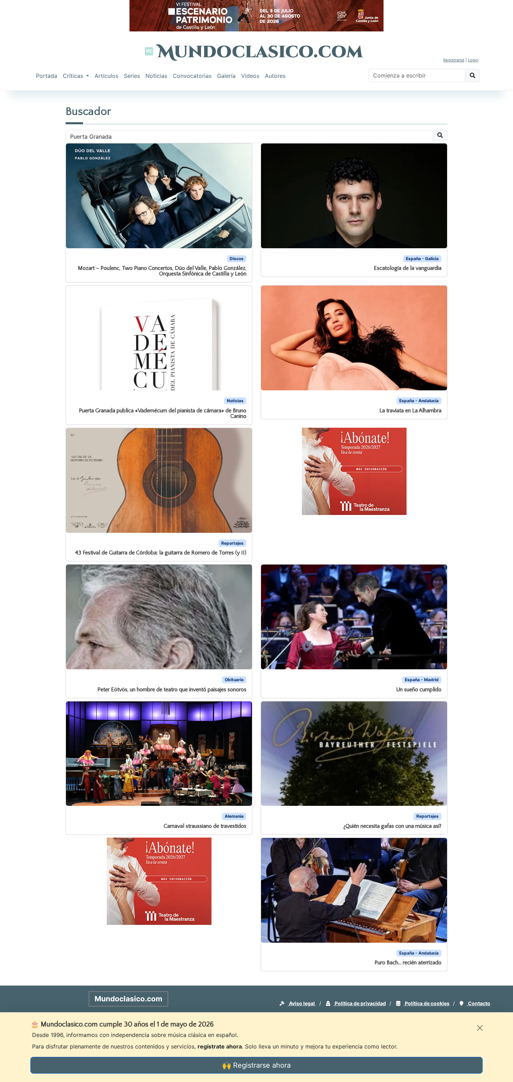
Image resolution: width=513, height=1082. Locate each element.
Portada (46, 75)
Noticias (156, 75)
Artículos (106, 75)
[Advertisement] (28, 197)
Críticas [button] (74, 75)
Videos (250, 75)
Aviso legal (302, 1003)
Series (132, 75)
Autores (275, 75)
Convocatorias (192, 75)
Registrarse (453, 60)
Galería (226, 75)
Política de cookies (426, 1003)
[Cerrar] (480, 1028)
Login (473, 60)
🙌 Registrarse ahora (256, 1065)
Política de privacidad (360, 1003)
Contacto (478, 1003)
